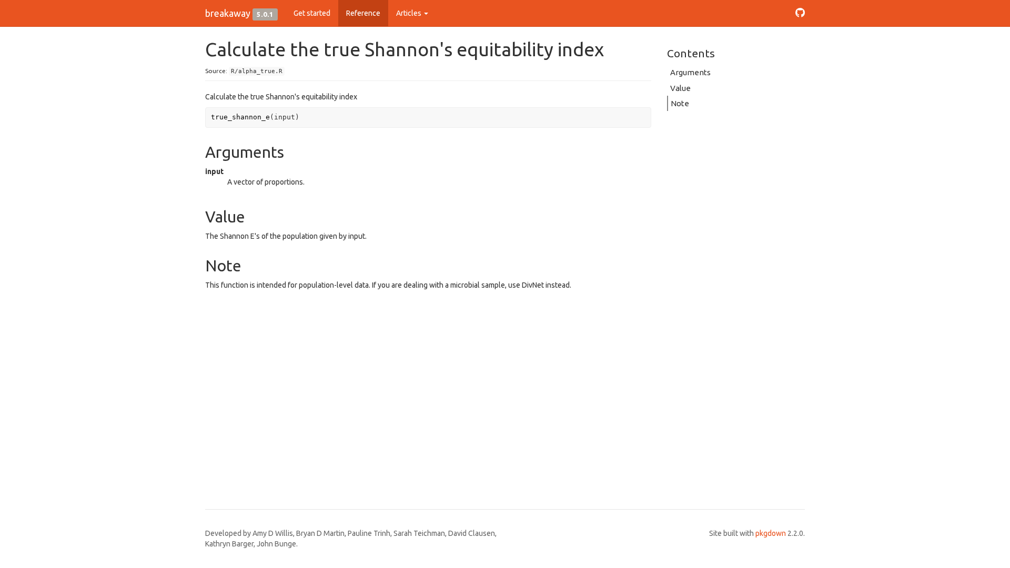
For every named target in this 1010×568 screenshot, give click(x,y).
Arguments (690, 72)
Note (680, 103)
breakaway (227, 13)
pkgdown (770, 533)
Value (680, 88)
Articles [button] (409, 13)
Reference (363, 13)
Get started (312, 13)
